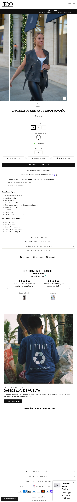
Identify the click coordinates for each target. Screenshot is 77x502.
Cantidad (38, 148)
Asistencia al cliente (38, 471)
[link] (64, 491)
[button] (8, 287)
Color (38, 133)
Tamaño (38, 123)
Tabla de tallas (38, 237)
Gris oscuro (38, 137)
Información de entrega (38, 242)
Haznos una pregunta (38, 250)
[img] (38, 274)
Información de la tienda (16, 186)
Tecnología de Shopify (38, 500)
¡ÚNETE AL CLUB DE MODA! (38, 481)
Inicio (38, 107)
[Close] (73, 483)
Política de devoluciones (38, 246)
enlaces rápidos (38, 476)
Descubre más (13, 401)
